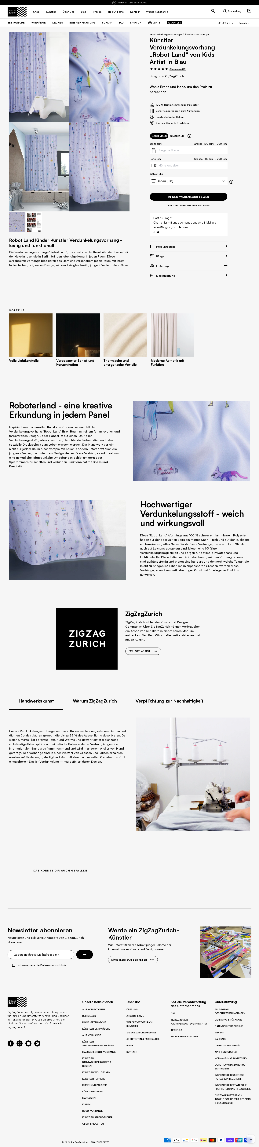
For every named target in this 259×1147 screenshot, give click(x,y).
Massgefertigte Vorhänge (99, 1051)
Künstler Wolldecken (96, 1072)
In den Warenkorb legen (188, 196)
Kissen (86, 1104)
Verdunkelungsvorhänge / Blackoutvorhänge (179, 34)
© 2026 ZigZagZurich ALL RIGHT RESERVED (86, 1142)
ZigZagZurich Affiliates (141, 1032)
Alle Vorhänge (91, 1035)
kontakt (135, 11)
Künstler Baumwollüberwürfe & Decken (96, 1062)
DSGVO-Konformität (227, 1045)
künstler (51, 11)
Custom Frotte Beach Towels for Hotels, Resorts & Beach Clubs (233, 1099)
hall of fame (116, 11)
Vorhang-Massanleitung (231, 1058)
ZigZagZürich (174, 76)
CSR (173, 1013)
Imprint (219, 1032)
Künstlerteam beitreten (129, 959)
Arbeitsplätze (135, 1015)
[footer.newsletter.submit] (84, 954)
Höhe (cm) (156, 158)
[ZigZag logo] (17, 11)
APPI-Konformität (226, 1051)
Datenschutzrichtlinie (229, 1026)
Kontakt (131, 1051)
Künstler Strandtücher (97, 1117)
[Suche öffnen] (213, 11)
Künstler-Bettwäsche (96, 1028)
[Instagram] (28, 1045)
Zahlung (220, 1039)
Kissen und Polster (94, 1085)
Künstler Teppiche (93, 1078)
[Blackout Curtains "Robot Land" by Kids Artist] (39, 77)
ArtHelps (176, 1030)
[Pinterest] (37, 1045)
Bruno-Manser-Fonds (185, 1036)
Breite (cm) (156, 143)
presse (97, 11)
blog (83, 11)
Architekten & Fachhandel (142, 1039)
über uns (68, 11)
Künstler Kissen (92, 1091)
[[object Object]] (189, 136)
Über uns (132, 1009)
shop (36, 11)
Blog (129, 1045)
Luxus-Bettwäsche (94, 1022)
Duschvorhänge (92, 1110)
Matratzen (89, 1098)
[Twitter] (19, 1045)
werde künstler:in (157, 11)
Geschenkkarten (93, 1123)
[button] (249, 10)
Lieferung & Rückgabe (228, 1019)
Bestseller (89, 1015)
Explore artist (139, 651)
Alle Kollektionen (93, 1009)
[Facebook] (11, 1045)
